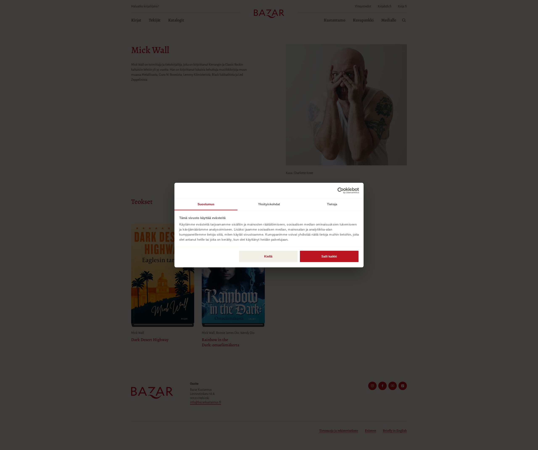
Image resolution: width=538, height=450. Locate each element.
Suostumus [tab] (206, 204)
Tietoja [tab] (332, 204)
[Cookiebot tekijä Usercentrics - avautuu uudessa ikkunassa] (340, 190)
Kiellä (268, 256)
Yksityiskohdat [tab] (269, 204)
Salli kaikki (329, 256)
